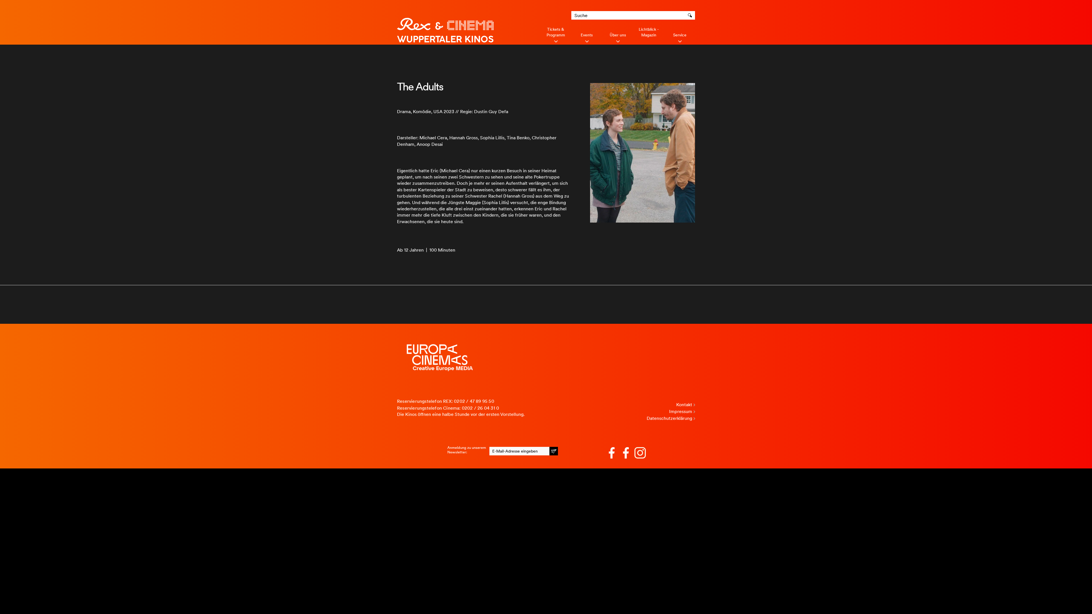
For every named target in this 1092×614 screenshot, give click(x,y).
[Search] (690, 15)
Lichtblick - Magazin (649, 32)
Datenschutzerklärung (669, 418)
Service (679, 35)
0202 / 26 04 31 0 (480, 408)
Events (587, 35)
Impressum (680, 411)
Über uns (618, 35)
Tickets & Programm (556, 32)
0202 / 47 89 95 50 (474, 401)
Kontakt (684, 404)
